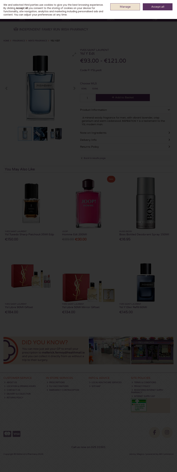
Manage (125, 6)
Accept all (157, 6)
